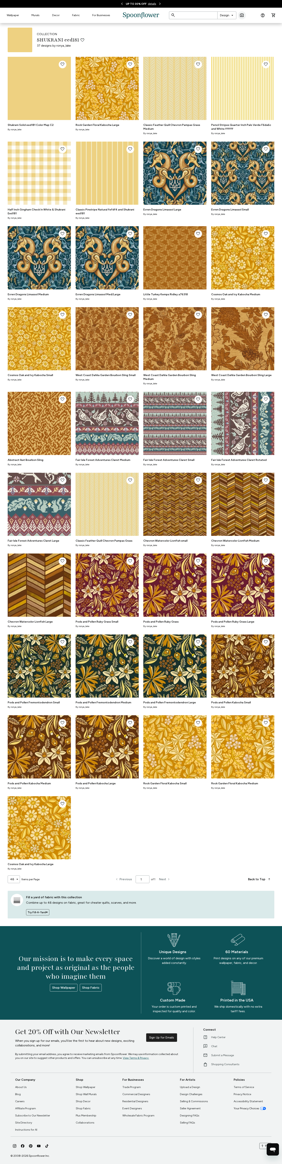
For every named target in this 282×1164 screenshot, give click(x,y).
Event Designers (132, 1108)
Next (165, 879)
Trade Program (131, 1087)
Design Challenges (191, 1094)
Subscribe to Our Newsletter (32, 1115)
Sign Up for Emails (161, 1037)
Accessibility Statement (248, 1101)
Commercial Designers (136, 1094)
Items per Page (30, 879)
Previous (123, 879)
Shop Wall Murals (86, 1094)
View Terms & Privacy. (136, 1058)
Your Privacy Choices (246, 1108)
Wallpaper (13, 15)
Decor (56, 15)
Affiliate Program (25, 1108)
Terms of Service (244, 1087)
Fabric (76, 15)
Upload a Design (190, 1087)
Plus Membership (86, 1115)
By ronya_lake (14, 129)
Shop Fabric (90, 987)
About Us (21, 1087)
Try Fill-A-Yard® (38, 912)
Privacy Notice (242, 1094)
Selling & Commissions (194, 1101)
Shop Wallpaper (63, 987)
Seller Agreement (190, 1108)
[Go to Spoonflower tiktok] (47, 1146)
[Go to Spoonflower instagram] (15, 1146)
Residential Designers (135, 1101)
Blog (18, 1094)
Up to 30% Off (136, 4)
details (152, 3)
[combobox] (226, 15)
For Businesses (101, 15)
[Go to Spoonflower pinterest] (31, 1146)
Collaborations (85, 1122)
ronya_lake (63, 45)
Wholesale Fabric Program (138, 1115)
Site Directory (23, 1122)
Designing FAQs (189, 1115)
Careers (20, 1101)
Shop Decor (83, 1101)
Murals (35, 15)
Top (265, 1146)
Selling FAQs (187, 1122)
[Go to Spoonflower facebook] (23, 1146)
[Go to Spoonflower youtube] (39, 1146)
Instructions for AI (26, 1129)
